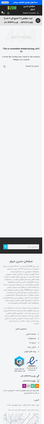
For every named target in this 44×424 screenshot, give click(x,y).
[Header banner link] (21, 2)
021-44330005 (11, 22)
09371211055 (26, 22)
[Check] (33, 386)
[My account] (8, 13)
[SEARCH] (4, 66)
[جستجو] (5, 246)
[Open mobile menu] (38, 20)
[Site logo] (12, 8)
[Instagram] (24, 386)
